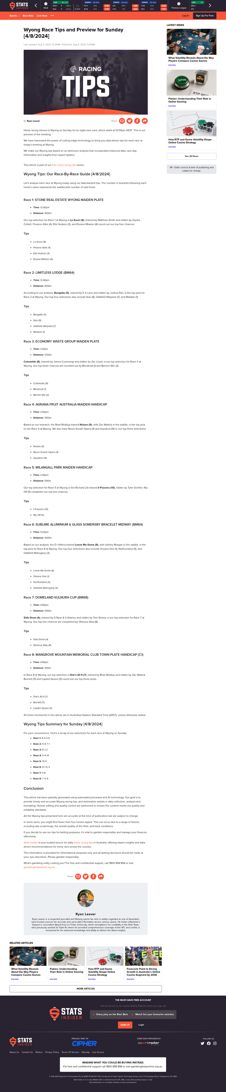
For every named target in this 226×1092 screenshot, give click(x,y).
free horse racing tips (64, 165)
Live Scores (98, 1052)
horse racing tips (83, 842)
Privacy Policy (52, 1052)
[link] (202, 1043)
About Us (14, 1052)
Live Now (42, 16)
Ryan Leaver (33, 121)
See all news (192, 156)
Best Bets (28, 16)
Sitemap (86, 1052)
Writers (39, 1052)
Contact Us (27, 1052)
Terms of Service (70, 1052)
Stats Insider (31, 842)
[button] (52, 16)
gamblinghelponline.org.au (39, 867)
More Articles (86, 988)
